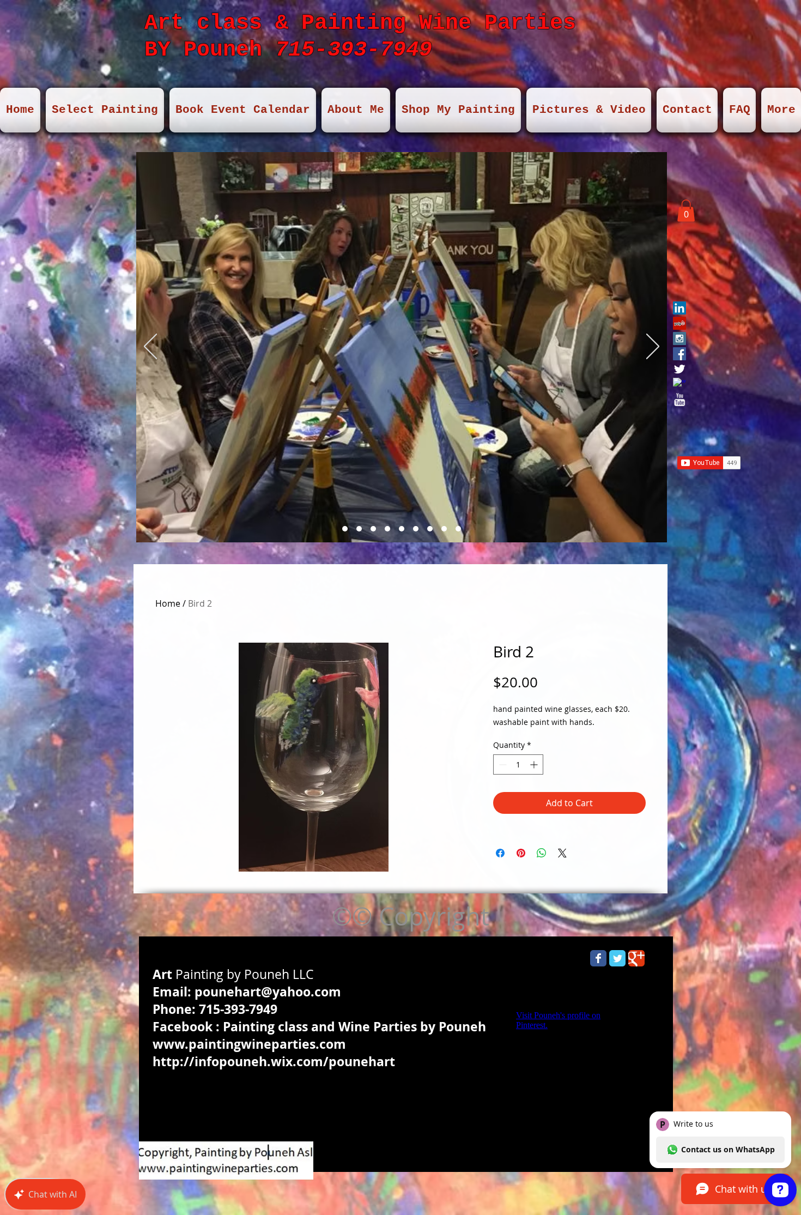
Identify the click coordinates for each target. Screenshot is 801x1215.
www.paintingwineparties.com (249, 1044)
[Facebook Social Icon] (679, 353)
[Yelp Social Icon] (679, 323)
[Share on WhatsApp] (541, 853)
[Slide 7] (345, 528)
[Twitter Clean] (679, 369)
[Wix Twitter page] (617, 958)
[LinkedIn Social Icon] (679, 308)
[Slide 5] (387, 528)
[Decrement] (501, 764)
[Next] (652, 347)
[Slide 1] (359, 528)
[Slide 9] (415, 528)
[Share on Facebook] (500, 853)
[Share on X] (562, 853)
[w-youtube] (679, 399)
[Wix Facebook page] (598, 958)
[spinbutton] (518, 764)
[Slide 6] (401, 528)
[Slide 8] (430, 528)
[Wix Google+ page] (636, 958)
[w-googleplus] (679, 384)
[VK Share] (702, 391)
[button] (686, 211)
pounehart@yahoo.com (268, 991)
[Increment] (535, 764)
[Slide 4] (373, 528)
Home (167, 603)
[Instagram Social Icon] (679, 338)
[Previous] (150, 347)
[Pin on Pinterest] (520, 853)
